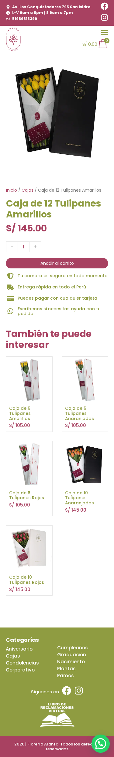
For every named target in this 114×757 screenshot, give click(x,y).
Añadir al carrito (57, 263)
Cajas (27, 190)
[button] (101, 744)
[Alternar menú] (104, 32)
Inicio (11, 190)
